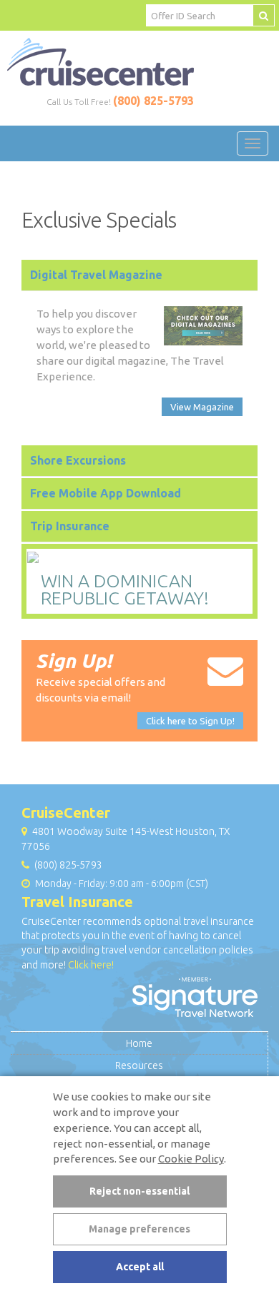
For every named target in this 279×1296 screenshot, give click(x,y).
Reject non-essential (139, 1191)
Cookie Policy (191, 1159)
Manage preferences (139, 1229)
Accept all (140, 1266)
